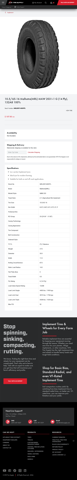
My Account (56, 452)
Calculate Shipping (34, 152)
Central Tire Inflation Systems (36, 447)
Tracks (30, 440)
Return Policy (57, 447)
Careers (6, 442)
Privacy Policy (57, 449)
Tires (29, 437)
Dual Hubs (31, 456)
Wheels (30, 459)
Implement (10, 12)
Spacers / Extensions (35, 451)
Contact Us (7, 448)
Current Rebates (58, 437)
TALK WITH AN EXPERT (15, 381)
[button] (7, 7)
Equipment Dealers (10, 440)
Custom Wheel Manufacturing (33, 443)
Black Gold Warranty (60, 444)
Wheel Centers (33, 454)
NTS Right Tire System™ (11, 437)
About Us (6, 445)
